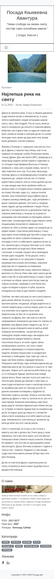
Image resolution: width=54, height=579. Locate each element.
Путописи (46, 546)
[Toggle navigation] (6, 47)
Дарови (27, 542)
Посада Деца (31, 546)
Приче (6, 542)
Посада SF (8, 546)
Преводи (7, 550)
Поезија (16, 542)
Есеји (37, 542)
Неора (19, 546)
